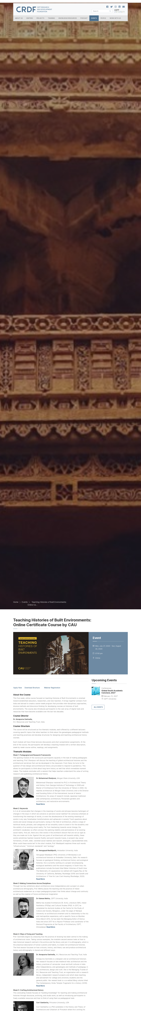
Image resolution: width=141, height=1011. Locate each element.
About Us (19, 18)
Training (51, 18)
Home (15, 602)
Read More (40, 804)
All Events (98, 707)
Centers (29, 18)
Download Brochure (32, 688)
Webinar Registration (52, 688)
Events (94, 18)
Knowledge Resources (68, 18)
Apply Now (17, 688)
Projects (40, 18)
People (103, 18)
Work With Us (115, 18)
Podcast (84, 18)
